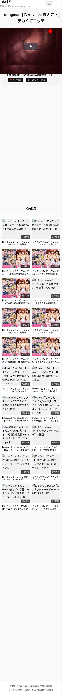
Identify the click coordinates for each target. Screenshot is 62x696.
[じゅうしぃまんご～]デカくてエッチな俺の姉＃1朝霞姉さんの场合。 (15, 274)
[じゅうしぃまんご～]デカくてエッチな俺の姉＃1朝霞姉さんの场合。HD (45, 244)
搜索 (49, 4)
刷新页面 (16, 80)
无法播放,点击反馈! (37, 80)
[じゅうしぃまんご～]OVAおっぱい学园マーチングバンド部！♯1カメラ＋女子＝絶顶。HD (16, 509)
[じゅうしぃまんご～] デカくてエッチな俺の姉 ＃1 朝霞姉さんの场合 (16, 244)
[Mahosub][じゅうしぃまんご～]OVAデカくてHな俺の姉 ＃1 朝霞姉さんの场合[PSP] (15, 421)
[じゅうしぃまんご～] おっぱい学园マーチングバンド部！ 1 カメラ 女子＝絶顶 (16, 479)
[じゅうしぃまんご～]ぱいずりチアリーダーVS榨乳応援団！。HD (46, 509)
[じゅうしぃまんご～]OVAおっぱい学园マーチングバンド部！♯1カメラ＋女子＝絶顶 (45, 479)
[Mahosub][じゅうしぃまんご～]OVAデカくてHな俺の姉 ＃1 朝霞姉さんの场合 (45, 391)
